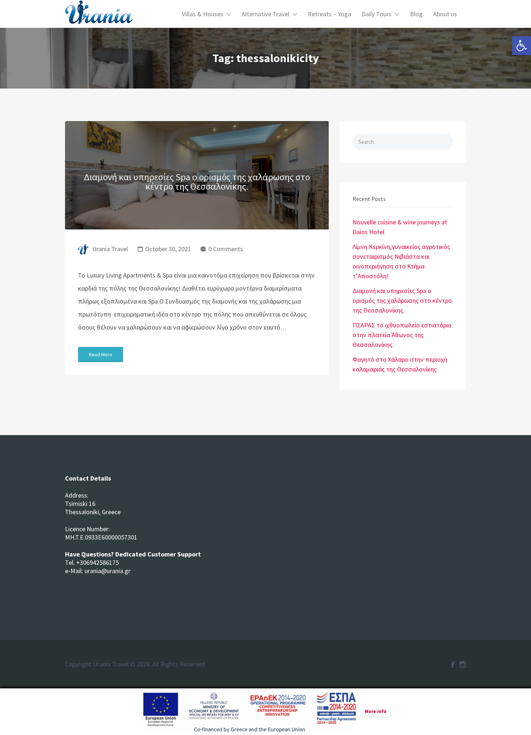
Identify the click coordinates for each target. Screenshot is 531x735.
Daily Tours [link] (377, 14)
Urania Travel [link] (110, 249)
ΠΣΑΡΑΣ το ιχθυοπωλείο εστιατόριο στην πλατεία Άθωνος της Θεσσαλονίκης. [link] (402, 335)
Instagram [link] (462, 664)
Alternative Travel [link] (265, 14)
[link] (521, 45)
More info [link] (376, 711)
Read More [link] (100, 354)
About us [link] (445, 14)
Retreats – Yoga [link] (329, 14)
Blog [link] (416, 14)
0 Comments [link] (225, 249)
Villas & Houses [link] (202, 14)
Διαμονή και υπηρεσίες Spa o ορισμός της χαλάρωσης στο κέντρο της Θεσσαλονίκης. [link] (197, 181)
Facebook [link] (452, 664)
